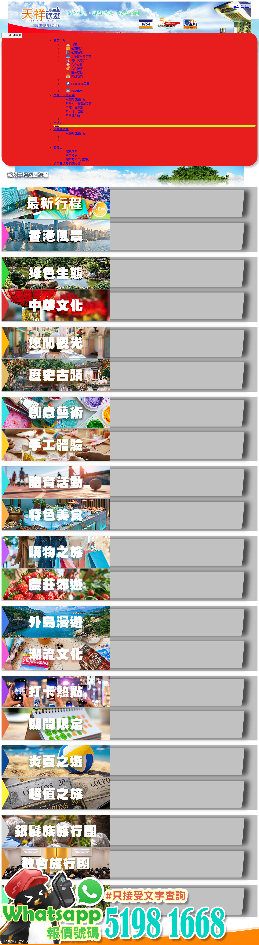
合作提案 (77, 68)
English (245, 6)
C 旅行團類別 (74, 107)
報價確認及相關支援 (67, 163)
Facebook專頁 (80, 83)
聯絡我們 (77, 76)
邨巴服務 (71, 151)
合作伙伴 (77, 64)
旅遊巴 (58, 147)
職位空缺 (77, 72)
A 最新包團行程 (76, 99)
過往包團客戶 (79, 60)
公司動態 (77, 52)
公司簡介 (77, 48)
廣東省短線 (61, 129)
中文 (236, 6)
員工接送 (71, 155)
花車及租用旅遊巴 (77, 159)
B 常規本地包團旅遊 (78, 103)
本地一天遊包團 (64, 95)
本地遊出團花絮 (81, 56)
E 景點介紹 (73, 115)
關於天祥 (59, 40)
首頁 (74, 44)
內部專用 (77, 91)
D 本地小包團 (74, 111)
